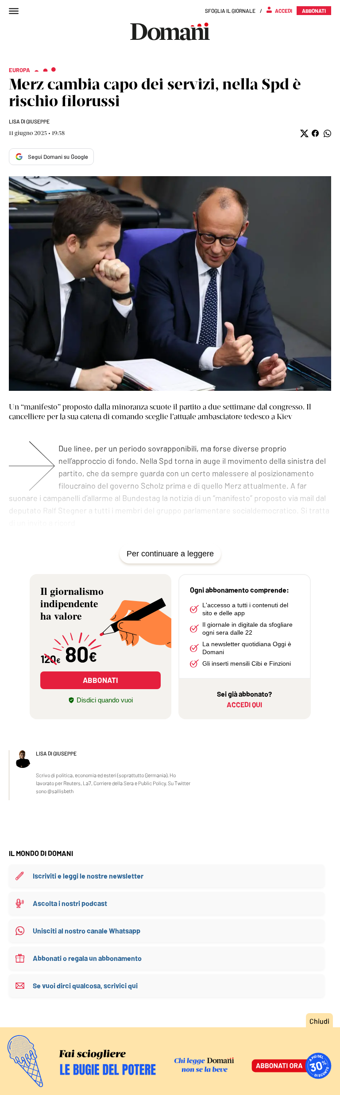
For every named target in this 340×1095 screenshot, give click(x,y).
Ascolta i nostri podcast (70, 903)
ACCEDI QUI (244, 704)
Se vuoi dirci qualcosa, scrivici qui (85, 985)
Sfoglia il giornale (230, 11)
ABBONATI (100, 679)
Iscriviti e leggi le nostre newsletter (88, 875)
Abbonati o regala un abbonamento (87, 958)
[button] (303, 133)
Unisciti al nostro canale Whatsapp (86, 930)
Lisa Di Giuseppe (29, 121)
